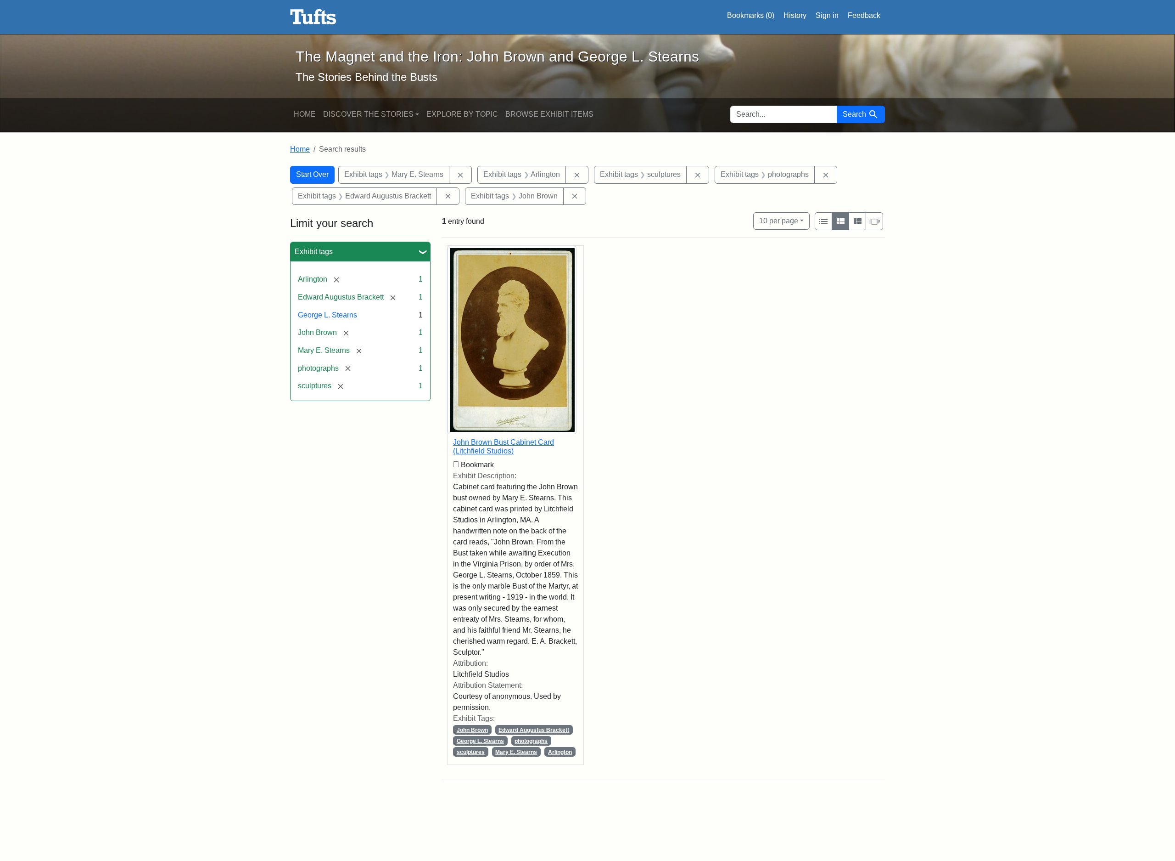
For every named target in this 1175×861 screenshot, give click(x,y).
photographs (531, 741)
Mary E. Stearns (516, 752)
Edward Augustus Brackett (533, 730)
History (794, 15)
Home (305, 114)
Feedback (864, 15)
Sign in (827, 15)
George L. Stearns (327, 315)
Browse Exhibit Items (549, 114)
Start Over (312, 174)
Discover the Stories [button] (368, 114)
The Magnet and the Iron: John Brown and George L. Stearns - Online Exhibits (313, 17)
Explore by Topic (462, 114)
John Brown (472, 730)
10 (778, 220)
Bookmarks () (750, 15)
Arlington (560, 752)
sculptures (471, 752)
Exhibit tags (314, 251)
